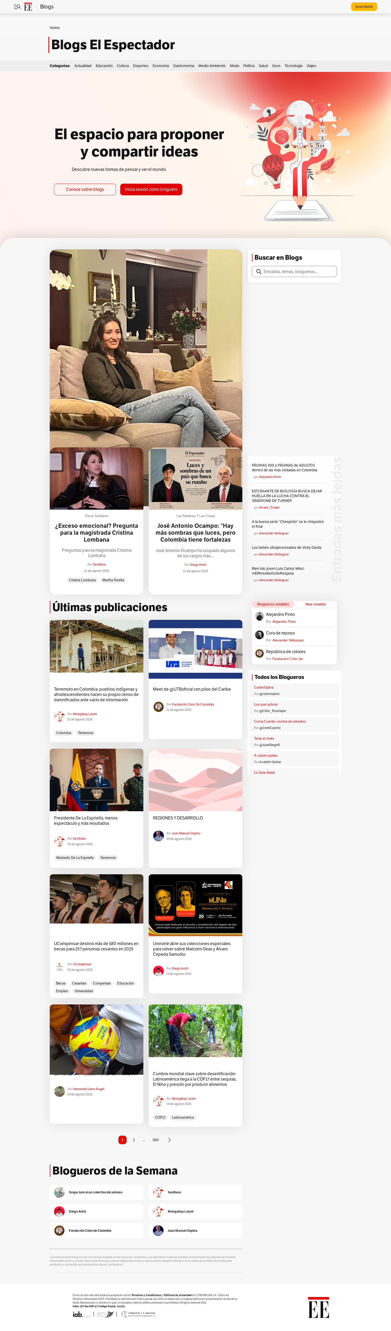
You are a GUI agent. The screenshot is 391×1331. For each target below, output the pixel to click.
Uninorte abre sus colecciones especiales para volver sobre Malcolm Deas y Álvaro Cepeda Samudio (192, 949)
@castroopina (269, 694)
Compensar (102, 983)
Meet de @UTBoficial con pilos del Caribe (192, 689)
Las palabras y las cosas (195, 516)
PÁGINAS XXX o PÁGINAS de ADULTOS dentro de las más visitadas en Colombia (284, 467)
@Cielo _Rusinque (272, 711)
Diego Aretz (198, 565)
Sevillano (99, 564)
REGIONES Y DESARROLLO (178, 818)
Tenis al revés (264, 738)
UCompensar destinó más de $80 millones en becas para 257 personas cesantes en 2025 (96, 946)
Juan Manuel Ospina (186, 833)
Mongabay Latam (85, 714)
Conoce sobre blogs (85, 189)
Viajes (311, 65)
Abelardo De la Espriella (75, 857)
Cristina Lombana (82, 580)
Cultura (123, 65)
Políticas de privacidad (178, 1295)
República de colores (286, 651)
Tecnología (293, 65)
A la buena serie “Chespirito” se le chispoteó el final (288, 524)
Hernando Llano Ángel (88, 1089)
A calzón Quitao (270, 762)
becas (60, 983)
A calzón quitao (266, 755)
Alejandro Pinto (270, 477)
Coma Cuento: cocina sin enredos (280, 721)
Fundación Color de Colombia (287, 659)
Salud (263, 65)
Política (249, 65)
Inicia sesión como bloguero (151, 189)
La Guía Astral (264, 772)
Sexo (276, 65)
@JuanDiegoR (269, 745)
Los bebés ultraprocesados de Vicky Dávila (287, 547)
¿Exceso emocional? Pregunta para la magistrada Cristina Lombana (96, 532)
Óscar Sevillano (97, 516)
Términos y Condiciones (146, 1295)
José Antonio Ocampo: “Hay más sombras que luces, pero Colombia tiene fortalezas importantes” (196, 536)
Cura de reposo (280, 633)
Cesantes (79, 983)
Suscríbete (364, 6)
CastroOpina (263, 687)
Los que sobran (266, 704)
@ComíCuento (270, 728)
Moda (234, 65)
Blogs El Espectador (113, 44)
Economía (161, 65)
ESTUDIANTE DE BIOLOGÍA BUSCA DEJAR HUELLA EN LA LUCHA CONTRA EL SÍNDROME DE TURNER (287, 496)
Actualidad (82, 65)
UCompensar (82, 964)
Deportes (140, 65)
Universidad (84, 991)
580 (156, 1140)
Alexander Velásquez (274, 533)
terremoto (86, 733)
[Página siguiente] (169, 1140)
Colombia (63, 733)
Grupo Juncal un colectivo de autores (95, 1192)
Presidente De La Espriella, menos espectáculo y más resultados (86, 820)
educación (125, 983)
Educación (104, 65)
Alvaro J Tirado (269, 507)
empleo (62, 991)
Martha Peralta (113, 580)
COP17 (160, 1117)
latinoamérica (183, 1117)
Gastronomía (183, 65)
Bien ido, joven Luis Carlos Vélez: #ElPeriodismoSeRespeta (278, 571)
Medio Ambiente (212, 65)
